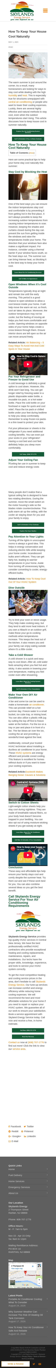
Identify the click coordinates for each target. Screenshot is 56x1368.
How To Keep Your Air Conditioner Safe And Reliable (26, 1329)
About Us (13, 1193)
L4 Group (30, 1359)
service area (19, 1049)
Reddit (14, 1131)
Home (11, 1169)
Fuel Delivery (15, 1175)
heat (24, 95)
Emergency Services (19, 1187)
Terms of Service (39, 1356)
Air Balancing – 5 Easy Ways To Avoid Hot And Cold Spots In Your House (26, 345)
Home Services (16, 1181)
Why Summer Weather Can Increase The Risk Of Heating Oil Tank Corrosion (25, 1314)
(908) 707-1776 (36, 1042)
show (31, 153)
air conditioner (36, 704)
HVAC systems (23, 753)
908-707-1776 (24, 1219)
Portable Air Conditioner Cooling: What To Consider (25, 1301)
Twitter (30, 1126)
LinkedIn (31, 1136)
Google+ (16, 1136)
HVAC (10, 47)
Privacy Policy (27, 1356)
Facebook (15, 1126)
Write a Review (15, 1364)
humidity (12, 95)
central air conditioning (20, 102)
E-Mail (14, 1141)
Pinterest (28, 1131)
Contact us (14, 1042)
